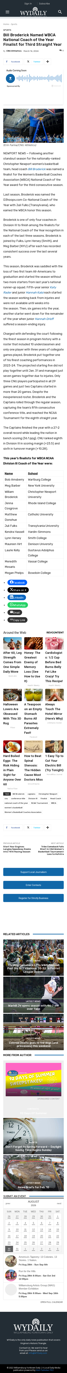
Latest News (33, 961)
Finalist (44, 798)
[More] (47, 61)
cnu (6, 798)
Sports (14, 24)
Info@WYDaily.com (38, 1353)
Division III (32, 798)
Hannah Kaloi (35, 292)
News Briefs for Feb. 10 (33, 1187)
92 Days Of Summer (33, 1113)
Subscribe (44, 3)
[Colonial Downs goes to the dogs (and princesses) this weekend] (33, 1032)
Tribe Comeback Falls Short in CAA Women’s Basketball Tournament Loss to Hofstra (51, 850)
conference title (18, 798)
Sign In (28, 3)
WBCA (53, 803)
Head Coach (55, 798)
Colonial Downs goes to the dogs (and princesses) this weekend (33, 1044)
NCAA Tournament (39, 803)
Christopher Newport (48, 794)
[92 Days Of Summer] (33, 1079)
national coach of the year (16, 803)
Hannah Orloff (44, 319)
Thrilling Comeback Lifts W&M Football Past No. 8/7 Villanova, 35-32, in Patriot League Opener (33, 968)
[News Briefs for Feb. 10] (33, 1173)
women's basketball (13, 807)
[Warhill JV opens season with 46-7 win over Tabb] (33, 995)
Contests (33, 1109)
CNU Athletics (13, 51)
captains (31, 794)
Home (6, 24)
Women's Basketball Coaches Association (23, 812)
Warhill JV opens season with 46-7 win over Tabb (33, 1007)
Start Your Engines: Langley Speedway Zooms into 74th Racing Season (17, 849)
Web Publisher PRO (45, 1370)
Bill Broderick (37, 169)
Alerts (33, 1142)
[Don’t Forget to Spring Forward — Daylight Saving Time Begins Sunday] (33, 1136)
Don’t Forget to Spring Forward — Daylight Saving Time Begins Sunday (33, 1148)
